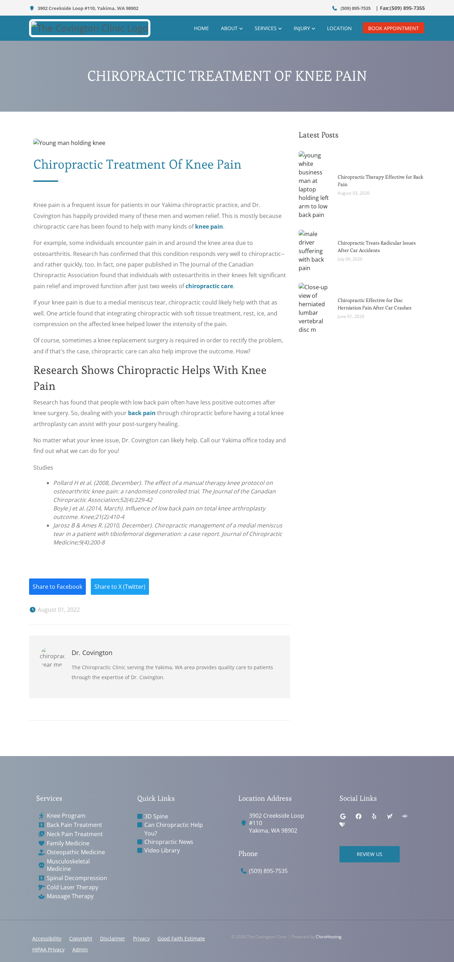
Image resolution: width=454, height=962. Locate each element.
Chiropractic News (168, 842)
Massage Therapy (70, 896)
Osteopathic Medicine (76, 852)
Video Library (162, 850)
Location (339, 28)
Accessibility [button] (46, 938)
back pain (142, 413)
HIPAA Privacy (48, 949)
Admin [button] (80, 949)
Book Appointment (393, 28)
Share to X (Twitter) (119, 587)
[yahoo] (389, 816)
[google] (343, 816)
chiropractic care (209, 286)
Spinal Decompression (77, 878)
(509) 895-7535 (355, 8)
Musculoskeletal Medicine (68, 865)
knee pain (209, 226)
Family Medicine (68, 843)
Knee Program (66, 816)
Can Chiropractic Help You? (173, 829)
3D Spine (156, 816)
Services (266, 28)
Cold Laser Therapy (72, 887)
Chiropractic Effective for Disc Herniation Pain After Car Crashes (374, 304)
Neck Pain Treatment (75, 834)
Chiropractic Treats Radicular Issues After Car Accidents (377, 246)
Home (201, 28)
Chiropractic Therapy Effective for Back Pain (380, 181)
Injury (302, 28)
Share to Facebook (57, 587)
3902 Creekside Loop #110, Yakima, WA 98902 (87, 8)
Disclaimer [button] (112, 938)
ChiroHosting (329, 937)
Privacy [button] (141, 938)
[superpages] (405, 816)
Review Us (369, 854)
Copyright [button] (80, 938)
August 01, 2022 (58, 610)
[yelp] (374, 816)
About (229, 28)
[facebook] (358, 816)
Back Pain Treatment (74, 825)
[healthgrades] (342, 825)
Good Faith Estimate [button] (181, 938)
